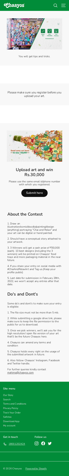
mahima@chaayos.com (20, 372)
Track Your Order (12, 412)
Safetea (7, 417)
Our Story (8, 395)
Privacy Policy (10, 408)
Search (6, 399)
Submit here (34, 193)
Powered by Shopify (36, 468)
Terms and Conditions (14, 403)
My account (9, 425)
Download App (11, 421)
